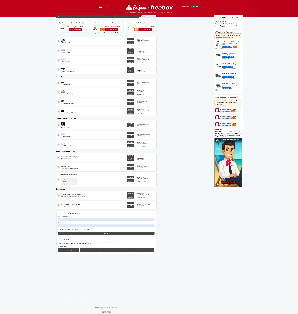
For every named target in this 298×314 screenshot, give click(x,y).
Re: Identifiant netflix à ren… (142, 101)
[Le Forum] (149, 6)
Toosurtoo (60, 189)
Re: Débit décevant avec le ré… (143, 134)
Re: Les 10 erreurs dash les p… (143, 124)
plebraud (140, 180)
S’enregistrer (73, 214)
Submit (106, 233)
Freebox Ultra (65, 42)
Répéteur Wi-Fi (66, 136)
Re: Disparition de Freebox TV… (143, 143)
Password (61, 223)
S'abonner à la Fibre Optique (70, 157)
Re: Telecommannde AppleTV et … (144, 110)
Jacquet (140, 167)
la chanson (225, 131)
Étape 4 (65, 181)
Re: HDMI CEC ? (140, 91)
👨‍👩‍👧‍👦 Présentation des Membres (71, 194)
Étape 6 (65, 184)
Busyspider (140, 158)
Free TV (63, 126)
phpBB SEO (109, 311)
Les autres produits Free (66, 118)
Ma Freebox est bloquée (69, 174)
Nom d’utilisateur (63, 216)
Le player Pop (65, 84)
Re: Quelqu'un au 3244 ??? (142, 178)
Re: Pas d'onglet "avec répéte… (143, 204)
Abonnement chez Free (65, 151)
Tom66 (139, 112)
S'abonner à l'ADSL (67, 166)
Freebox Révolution (67, 71)
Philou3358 (140, 51)
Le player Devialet (67, 94)
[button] (100, 6)
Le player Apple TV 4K (68, 113)
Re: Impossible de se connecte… (143, 69)
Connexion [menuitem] (185, 6)
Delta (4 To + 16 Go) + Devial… (143, 194)
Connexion (62, 214)
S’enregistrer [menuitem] (194, 6)
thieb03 (140, 93)
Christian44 (140, 205)
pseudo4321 (140, 196)
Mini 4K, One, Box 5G (67, 146)
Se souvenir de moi (65, 229)
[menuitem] (83, 304)
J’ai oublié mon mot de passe (80, 229)
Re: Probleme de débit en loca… (143, 59)
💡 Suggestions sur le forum (70, 204)
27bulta (139, 70)
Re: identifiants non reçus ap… (143, 166)
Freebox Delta (65, 52)
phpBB (102, 307)
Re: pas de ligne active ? (142, 157)
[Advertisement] (106, 278)
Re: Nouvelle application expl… (143, 82)
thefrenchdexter (141, 60)
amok (139, 125)
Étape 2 (65, 179)
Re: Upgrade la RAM (141, 50)
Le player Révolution (67, 103)
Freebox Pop (65, 62)
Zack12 (139, 102)
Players (59, 76)
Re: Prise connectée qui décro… (143, 40)
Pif (138, 83)
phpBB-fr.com (108, 308)
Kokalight (140, 135)
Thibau (139, 41)
